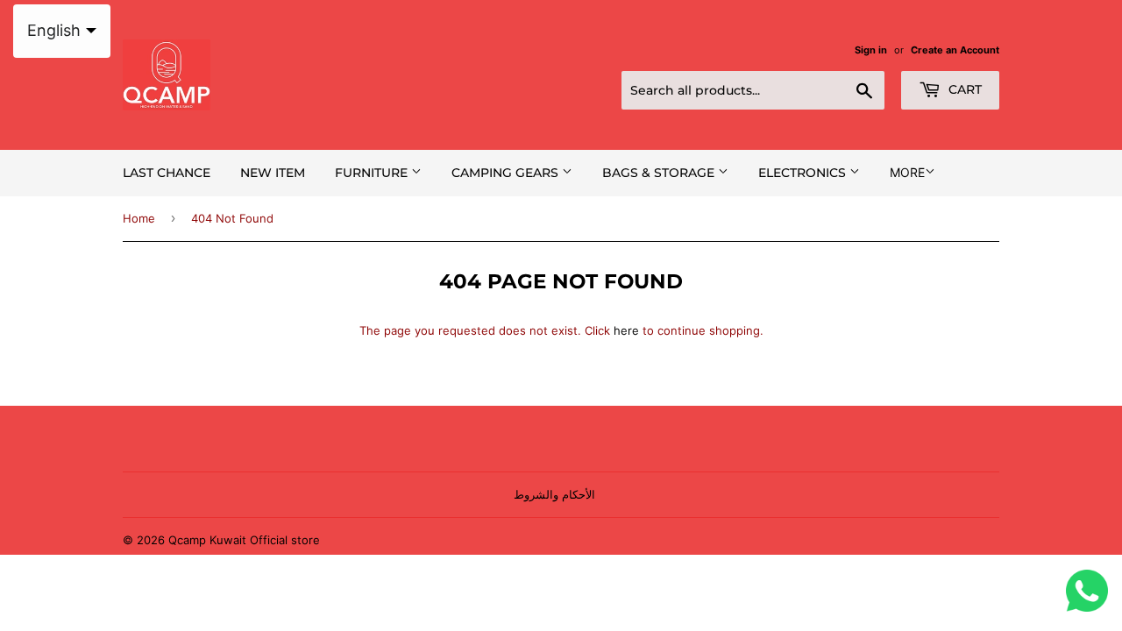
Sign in (871, 50)
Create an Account (955, 50)
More (907, 172)
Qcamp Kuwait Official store (244, 540)
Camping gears (506, 173)
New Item (272, 173)
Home (139, 218)
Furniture (373, 173)
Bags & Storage (660, 173)
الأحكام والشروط (554, 494)
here (626, 330)
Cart (963, 89)
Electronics (803, 173)
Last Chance (166, 173)
